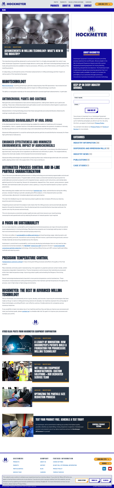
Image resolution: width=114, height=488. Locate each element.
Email (76, 104)
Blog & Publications (76, 2)
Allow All (105, 480)
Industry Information (84, 142)
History (42, 465)
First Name (78, 97)
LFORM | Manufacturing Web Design (102, 486)
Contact (88, 5)
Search (104, 463)
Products (54, 5)
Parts (56, 2)
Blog (41, 468)
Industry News (81, 154)
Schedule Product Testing (98, 425)
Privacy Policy (99, 123)
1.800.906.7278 (103, 4)
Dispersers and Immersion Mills (89, 148)
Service (77, 5)
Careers (89, 2)
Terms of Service (58, 472)
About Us (66, 5)
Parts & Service (18, 468)
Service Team (17, 472)
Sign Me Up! (91, 110)
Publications (80, 159)
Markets (63, 2)
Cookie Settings (58, 462)
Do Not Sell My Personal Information (65, 465)
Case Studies (80, 165)
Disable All (94, 480)
